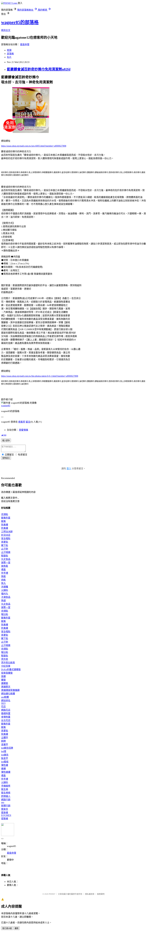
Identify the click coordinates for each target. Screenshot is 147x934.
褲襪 (3, 768)
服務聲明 (101, 894)
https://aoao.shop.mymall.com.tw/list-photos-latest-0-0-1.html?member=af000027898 (39, 376)
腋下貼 (4, 545)
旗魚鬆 (4, 566)
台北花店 (5, 720)
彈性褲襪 (5, 772)
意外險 (4, 659)
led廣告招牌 (7, 748)
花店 (3, 706)
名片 (9, 57)
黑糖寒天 (5, 686)
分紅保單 (5, 666)
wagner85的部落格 (20, 22)
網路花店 (5, 710)
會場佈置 (5, 717)
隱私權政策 (89, 894)
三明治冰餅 (7, 531)
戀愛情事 (23, 430)
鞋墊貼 (4, 555)
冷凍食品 (5, 597)
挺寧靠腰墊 (7, 673)
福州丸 (4, 593)
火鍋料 (4, 590)
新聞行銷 (5, 805)
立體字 (4, 737)
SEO (3, 703)
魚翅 (3, 600)
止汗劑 (4, 549)
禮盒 (3, 569)
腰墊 (3, 680)
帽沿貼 (4, 614)
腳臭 (3, 521)
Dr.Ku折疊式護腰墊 (11, 669)
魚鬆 (3, 576)
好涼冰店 (5, 535)
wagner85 (5, 405)
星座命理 (24, 44)
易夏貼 (4, 542)
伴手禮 (4, 573)
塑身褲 (4, 812)
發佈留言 (6, 458)
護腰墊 (4, 683)
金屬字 (4, 744)
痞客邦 (21, 422)
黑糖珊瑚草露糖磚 (10, 690)
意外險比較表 (8, 662)
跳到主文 (5, 30)
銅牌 (3, 741)
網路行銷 (5, 799)
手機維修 (5, 786)
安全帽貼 (5, 538)
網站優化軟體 (8, 693)
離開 (16, 928)
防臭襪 (4, 528)
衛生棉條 (5, 793)
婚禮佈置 (5, 713)
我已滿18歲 (7, 928)
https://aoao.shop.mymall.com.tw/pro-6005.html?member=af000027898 (33, 146)
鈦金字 (4, 758)
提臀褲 (4, 818)
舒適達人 (5, 796)
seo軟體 (5, 697)
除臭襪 (4, 524)
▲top (3, 435)
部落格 (10, 53)
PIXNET (52, 894)
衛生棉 (4, 789)
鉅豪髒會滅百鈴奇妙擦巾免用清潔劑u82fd (38, 69)
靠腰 (3, 676)
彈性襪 (4, 765)
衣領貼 (4, 514)
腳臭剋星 (5, 518)
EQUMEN (6, 815)
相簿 (9, 50)
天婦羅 (4, 587)
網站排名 (5, 700)
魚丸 (3, 583)
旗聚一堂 (5, 562)
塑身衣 (4, 809)
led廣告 (4, 755)
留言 (28, 422)
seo (2, 802)
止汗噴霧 (5, 552)
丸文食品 (5, 559)
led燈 (3, 751)
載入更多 (6, 440)
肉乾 (3, 580)
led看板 (4, 761)
